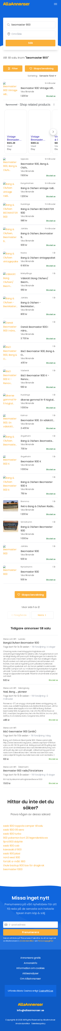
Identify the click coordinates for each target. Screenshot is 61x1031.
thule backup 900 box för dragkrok (23, 865)
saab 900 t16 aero (13, 829)
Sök (30, 43)
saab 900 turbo (12, 834)
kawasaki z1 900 (12, 849)
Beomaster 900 (30, 551)
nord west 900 (11, 857)
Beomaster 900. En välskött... (37, 420)
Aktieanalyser (30, 973)
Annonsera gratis (30, 958)
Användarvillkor (27, 941)
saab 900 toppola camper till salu (23, 826)
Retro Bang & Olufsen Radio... (37, 506)
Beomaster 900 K (31, 461)
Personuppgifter (45, 941)
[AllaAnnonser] (16, 3)
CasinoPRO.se (46, 990)
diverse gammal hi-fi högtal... (38, 400)
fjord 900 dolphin (13, 841)
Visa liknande (27, 91)
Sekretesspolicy (38, 1023)
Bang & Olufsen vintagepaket (38, 258)
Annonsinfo (30, 963)
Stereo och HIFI (10, 639)
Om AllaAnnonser (30, 978)
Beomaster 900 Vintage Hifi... (37, 88)
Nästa (41, 615)
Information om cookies (30, 968)
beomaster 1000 (13, 869)
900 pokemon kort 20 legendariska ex (25, 838)
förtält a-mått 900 (14, 861)
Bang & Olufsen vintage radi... (38, 188)
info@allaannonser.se (30, 1010)
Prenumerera (30, 932)
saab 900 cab (11, 845)
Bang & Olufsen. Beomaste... (37, 441)
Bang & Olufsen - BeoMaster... (31, 304)
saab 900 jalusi (11, 853)
